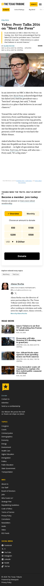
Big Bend (32, 10)
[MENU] (41, 4)
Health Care (6, 451)
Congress (5, 426)
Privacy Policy (6, 516)
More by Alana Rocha (19, 313)
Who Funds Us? (7, 498)
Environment (6, 447)
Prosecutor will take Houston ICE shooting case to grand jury (28, 340)
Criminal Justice (7, 433)
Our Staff (5, 487)
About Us (5, 484)
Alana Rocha (9, 46)
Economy (5, 440)
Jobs (3, 494)
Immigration (6, 458)
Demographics (7, 437)
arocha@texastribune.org (22, 290)
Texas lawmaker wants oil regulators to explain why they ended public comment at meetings (29, 370)
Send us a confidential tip (11, 406)
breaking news (20, 180)
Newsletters (6, 523)
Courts (4, 429)
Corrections (6, 519)
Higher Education (8, 454)
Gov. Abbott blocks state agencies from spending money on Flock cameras (27, 354)
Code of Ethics (7, 509)
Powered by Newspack (10, 579)
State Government (8, 468)
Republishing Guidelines (10, 505)
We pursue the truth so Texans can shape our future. (13, 413)
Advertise (5, 403)
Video (4, 530)
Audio (4, 526)
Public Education (7, 465)
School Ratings (19, 10)
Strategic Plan (6, 501)
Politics (5, 20)
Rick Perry (19, 95)
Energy (4, 444)
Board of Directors (8, 491)
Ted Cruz (14, 150)
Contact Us (6, 399)
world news (28, 180)
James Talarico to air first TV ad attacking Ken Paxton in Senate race (29, 327)
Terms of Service (8, 512)
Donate (33, 4)
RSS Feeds (5, 533)
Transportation (7, 472)
